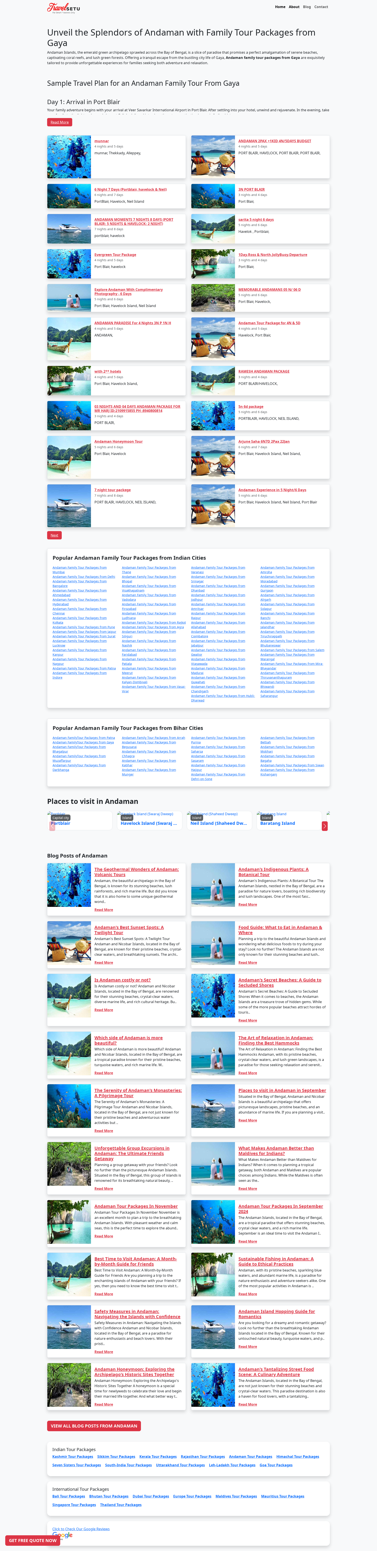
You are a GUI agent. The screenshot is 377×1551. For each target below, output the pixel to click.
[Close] (237, 729)
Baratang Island (221, 783)
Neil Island (198, 783)
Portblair (154, 783)
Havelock (176, 783)
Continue (155, 795)
